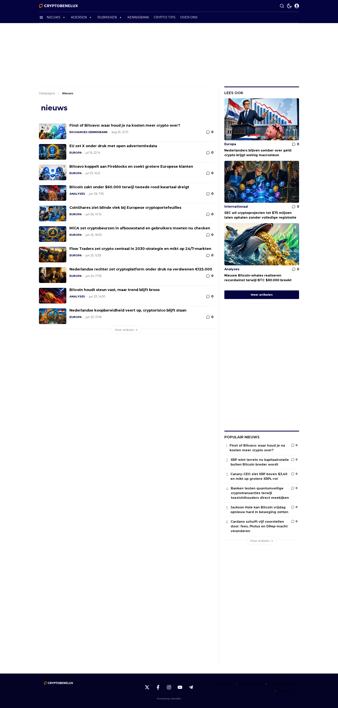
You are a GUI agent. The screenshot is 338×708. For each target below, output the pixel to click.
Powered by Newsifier (169, 698)
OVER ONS (189, 17)
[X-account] (147, 687)
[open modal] (296, 6)
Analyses (77, 193)
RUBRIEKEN (107, 17)
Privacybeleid (223, 683)
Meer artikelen (262, 294)
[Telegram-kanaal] (191, 687)
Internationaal (236, 206)
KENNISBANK (138, 17)
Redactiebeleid (281, 683)
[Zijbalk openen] (41, 17)
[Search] (282, 6)
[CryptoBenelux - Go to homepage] (58, 683)
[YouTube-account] (180, 687)
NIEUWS (53, 17)
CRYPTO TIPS (164, 17)
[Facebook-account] (158, 687)
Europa (75, 152)
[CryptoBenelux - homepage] (58, 6)
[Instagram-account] (169, 687)
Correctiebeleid (251, 683)
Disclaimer (286, 691)
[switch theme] (289, 6)
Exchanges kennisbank (88, 132)
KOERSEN (79, 17)
